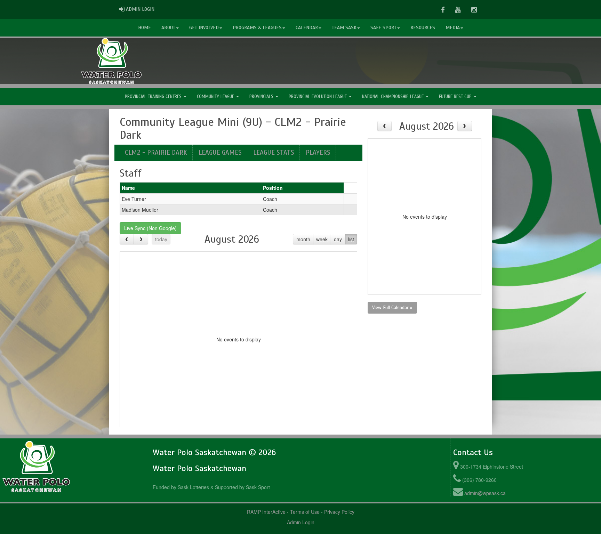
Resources (422, 28)
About (168, 28)
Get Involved (204, 28)
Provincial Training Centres (154, 96)
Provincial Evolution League (318, 96)
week (322, 239)
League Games (220, 152)
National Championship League (393, 96)
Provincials (262, 96)
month (303, 239)
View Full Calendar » (392, 307)
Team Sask (344, 28)
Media (453, 28)
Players (318, 152)
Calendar (307, 28)
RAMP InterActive (266, 511)
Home (144, 28)
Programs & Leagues (257, 28)
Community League (216, 96)
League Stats (273, 152)
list (351, 239)
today (161, 239)
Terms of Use (305, 511)
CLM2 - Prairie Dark (156, 152)
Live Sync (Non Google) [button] (150, 228)
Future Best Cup (456, 96)
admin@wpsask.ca (485, 493)
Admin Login (300, 522)
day (338, 239)
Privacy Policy (339, 511)
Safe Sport (383, 28)
